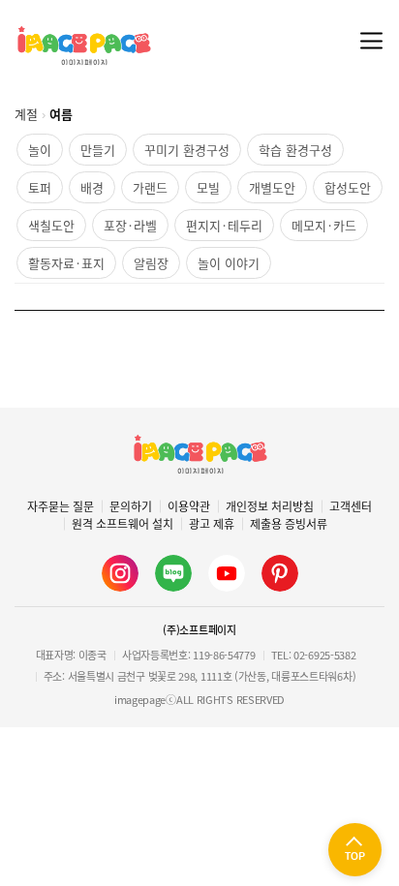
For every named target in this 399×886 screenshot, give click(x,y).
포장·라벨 (130, 225)
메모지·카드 (324, 225)
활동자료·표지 (66, 263)
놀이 (39, 149)
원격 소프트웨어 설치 (122, 524)
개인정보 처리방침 (270, 506)
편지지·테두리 (224, 225)
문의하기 (130, 506)
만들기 (97, 149)
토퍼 (39, 187)
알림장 (151, 263)
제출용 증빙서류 (288, 524)
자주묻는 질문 (60, 506)
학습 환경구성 (295, 149)
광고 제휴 (211, 524)
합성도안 (347, 187)
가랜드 (150, 187)
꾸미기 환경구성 (187, 149)
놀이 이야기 (229, 263)
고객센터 (350, 506)
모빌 (208, 187)
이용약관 (189, 506)
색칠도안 (51, 225)
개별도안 (272, 187)
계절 (26, 114)
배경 (92, 187)
